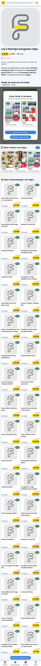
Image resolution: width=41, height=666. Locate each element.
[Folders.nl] (3, 3)
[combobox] (20, 3)
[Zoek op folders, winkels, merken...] (37, 2)
